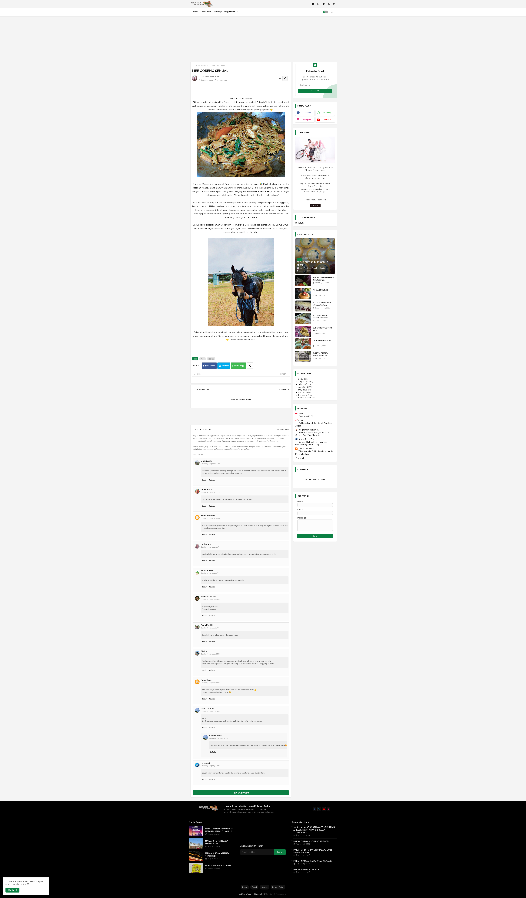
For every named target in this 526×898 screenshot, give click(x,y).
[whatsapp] (318, 4)
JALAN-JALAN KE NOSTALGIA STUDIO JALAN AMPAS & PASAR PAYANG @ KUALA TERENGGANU (314, 830)
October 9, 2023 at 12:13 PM (210, 464)
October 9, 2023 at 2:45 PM (210, 599)
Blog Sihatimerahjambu (308, 430)
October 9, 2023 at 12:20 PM (210, 518)
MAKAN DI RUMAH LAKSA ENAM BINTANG (216, 842)
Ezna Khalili (207, 625)
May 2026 (303, 390)
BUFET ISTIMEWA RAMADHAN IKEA (320, 354)
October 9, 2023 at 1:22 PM (210, 573)
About (254, 887)
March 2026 (304, 395)
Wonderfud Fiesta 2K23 (259, 191)
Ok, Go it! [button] (12, 890)
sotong (202, 65)
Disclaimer (206, 12)
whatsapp (327, 113)
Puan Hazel (206, 680)
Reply (204, 480)
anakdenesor (207, 570)
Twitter (225, 366)
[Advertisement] (263, 38)
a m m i (301, 420)
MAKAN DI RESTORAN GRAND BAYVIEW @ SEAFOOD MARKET (312, 851)
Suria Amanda (208, 515)
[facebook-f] (314, 809)
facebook (307, 113)
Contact (264, 887)
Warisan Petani (208, 596)
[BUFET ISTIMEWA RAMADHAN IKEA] (303, 356)
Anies (300, 414)
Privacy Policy (278, 887)
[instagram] (334, 4)
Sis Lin (204, 651)
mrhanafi (205, 763)
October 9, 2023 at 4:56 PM (210, 654)
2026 (301, 379)
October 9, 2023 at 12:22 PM (210, 547)
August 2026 (304, 382)
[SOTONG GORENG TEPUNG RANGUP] (303, 318)
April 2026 (303, 392)
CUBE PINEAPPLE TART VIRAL (322, 329)
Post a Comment (241, 793)
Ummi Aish (206, 461)
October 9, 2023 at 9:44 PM (210, 766)
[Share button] (250, 365)
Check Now (21, 884)
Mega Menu (229, 12)
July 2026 (303, 384)
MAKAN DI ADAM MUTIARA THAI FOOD (217, 854)
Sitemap (218, 12)
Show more (284, 389)
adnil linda (206, 489)
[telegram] (323, 4)
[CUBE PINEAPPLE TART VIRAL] (303, 331)
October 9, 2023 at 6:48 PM (210, 711)
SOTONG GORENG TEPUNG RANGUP (320, 316)
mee (203, 359)
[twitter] (329, 4)
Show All (300, 458)
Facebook (210, 366)
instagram (307, 120)
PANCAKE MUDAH (320, 290)
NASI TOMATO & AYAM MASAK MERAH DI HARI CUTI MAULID (219, 830)
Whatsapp (240, 366)
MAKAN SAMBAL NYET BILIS (218, 865)
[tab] (195, 11)
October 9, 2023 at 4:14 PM (210, 628)
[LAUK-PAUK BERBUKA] (303, 343)
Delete (212, 480)
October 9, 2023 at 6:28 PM (210, 683)
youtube (327, 120)
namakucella (207, 708)
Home (195, 12)
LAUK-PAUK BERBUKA (322, 340)
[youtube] (324, 809)
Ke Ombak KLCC (305, 416)
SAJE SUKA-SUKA (306, 449)
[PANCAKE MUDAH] (303, 293)
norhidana (206, 544)
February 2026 (305, 398)
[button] (325, 12)
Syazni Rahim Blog (306, 439)
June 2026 (303, 387)
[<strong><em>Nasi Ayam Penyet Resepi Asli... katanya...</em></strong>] (303, 280)
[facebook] (313, 4)
